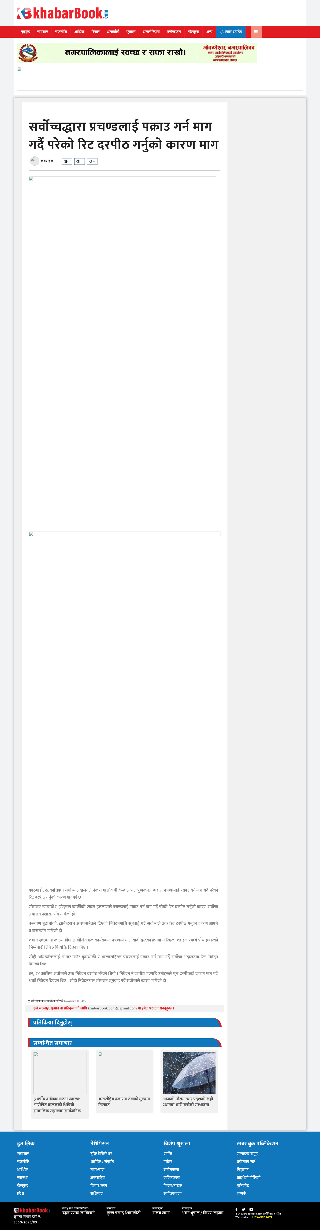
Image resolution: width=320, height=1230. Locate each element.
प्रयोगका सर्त (246, 1162)
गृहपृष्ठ (25, 32)
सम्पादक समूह (247, 1154)
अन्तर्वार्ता (113, 32)
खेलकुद (193, 32)
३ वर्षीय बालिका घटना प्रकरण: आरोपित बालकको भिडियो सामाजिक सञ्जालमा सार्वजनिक (57, 1105)
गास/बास (97, 1169)
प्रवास (131, 32)
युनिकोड (243, 1185)
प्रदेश (20, 1193)
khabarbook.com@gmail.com (113, 1008)
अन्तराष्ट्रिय (97, 1177)
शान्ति (168, 1154)
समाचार (42, 32)
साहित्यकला (173, 1193)
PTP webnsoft (260, 1217)
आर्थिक (79, 32)
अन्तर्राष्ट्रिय (151, 32)
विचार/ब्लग (98, 1185)
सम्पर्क (241, 1193)
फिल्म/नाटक (173, 1185)
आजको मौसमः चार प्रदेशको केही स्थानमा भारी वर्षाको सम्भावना (188, 1102)
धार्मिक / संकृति (102, 1162)
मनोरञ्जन (174, 32)
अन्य (209, 32)
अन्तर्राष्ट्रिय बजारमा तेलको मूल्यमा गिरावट (124, 1102)
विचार (96, 32)
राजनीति (61, 32)
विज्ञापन (243, 1169)
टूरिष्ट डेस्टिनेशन (101, 1154)
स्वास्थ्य (22, 1177)
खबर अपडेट (233, 32)
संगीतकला (171, 1169)
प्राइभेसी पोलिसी (248, 1177)
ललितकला (172, 1177)
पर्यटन (168, 1162)
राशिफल (96, 1193)
